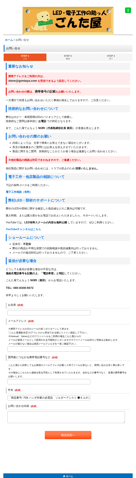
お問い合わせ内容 (18, 405)
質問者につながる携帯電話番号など (29, 357)
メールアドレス (17, 320)
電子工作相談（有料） (19, 192)
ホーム (69, 476)
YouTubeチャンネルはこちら (23, 229)
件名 (10, 389)
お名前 (12, 304)
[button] (128, 10)
